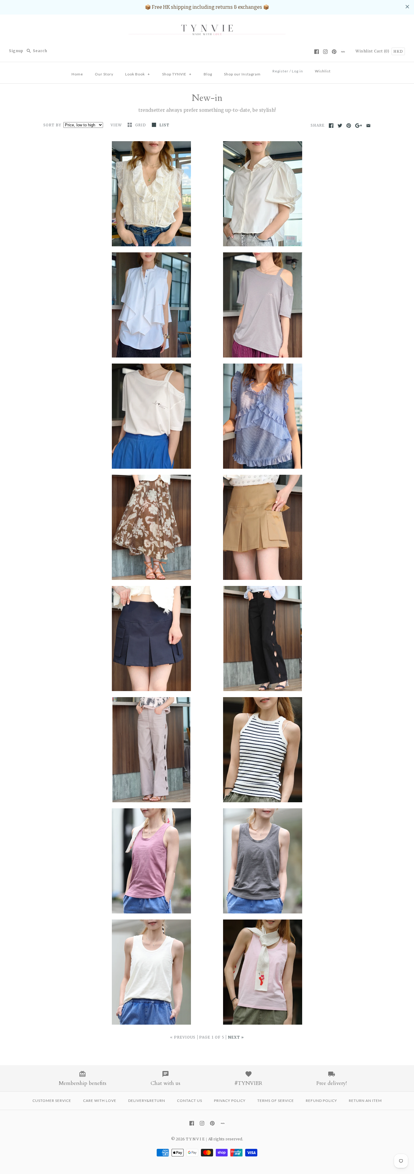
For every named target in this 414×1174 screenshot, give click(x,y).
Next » (236, 1037)
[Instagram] (325, 51)
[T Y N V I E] (207, 24)
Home (77, 74)
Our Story (104, 74)
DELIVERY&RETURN (146, 1100)
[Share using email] (368, 125)
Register (280, 71)
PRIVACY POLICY (229, 1100)
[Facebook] (316, 51)
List (164, 125)
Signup (16, 50)
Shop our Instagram (242, 74)
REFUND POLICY (321, 1100)
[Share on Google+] (358, 125)
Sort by (52, 125)
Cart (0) (382, 51)
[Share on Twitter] (340, 125)
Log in (297, 71)
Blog (208, 74)
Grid (141, 125)
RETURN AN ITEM (365, 1100)
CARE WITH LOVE (99, 1100)
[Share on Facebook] (331, 125)
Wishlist (364, 51)
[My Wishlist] (342, 69)
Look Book (137, 74)
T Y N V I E (195, 1139)
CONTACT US (189, 1100)
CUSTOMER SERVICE (51, 1100)
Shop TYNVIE (177, 74)
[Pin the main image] (348, 125)
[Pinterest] (334, 51)
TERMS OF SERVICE (275, 1100)
